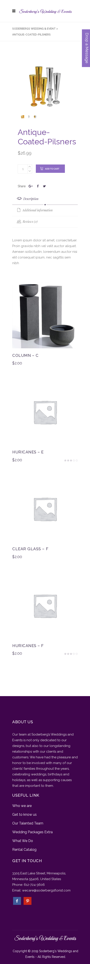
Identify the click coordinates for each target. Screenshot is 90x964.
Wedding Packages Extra (32, 832)
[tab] (45, 199)
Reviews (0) (30, 221)
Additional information (37, 210)
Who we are (22, 806)
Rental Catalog (24, 849)
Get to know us (24, 814)
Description (30, 199)
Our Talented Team (27, 823)
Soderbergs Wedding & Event (34, 28)
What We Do (22, 841)
